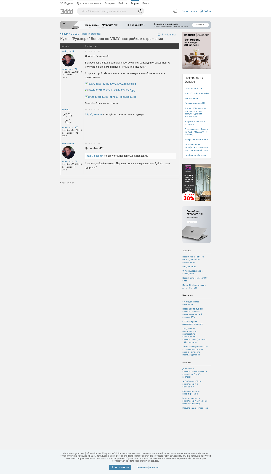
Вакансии (187, 295)
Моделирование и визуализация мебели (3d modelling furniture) (194, 401)
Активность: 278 (69, 69)
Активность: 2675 (70, 127)
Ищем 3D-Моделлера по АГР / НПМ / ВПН (194, 286)
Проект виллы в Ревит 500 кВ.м (194, 279)
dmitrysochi (68, 51)
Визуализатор (189, 266)
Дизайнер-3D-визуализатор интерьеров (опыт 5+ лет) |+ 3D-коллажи (194, 373)
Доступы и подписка (89, 3)
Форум (135, 3)
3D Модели (66, 3)
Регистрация (189, 11)
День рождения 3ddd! (195, 103)
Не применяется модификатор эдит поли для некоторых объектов (196, 147)
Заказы (186, 250)
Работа (122, 3)
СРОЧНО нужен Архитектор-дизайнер (192, 322)
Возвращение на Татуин (196, 139)
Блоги (145, 3)
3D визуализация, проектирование (191, 392)
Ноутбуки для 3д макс (195, 155)
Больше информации (148, 467)
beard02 (66, 109)
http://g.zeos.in (93, 114)
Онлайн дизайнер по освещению (192, 272)
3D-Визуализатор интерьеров (190, 303)
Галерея (110, 3)
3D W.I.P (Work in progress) (86, 33)
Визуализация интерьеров (195, 408)
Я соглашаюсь (120, 467)
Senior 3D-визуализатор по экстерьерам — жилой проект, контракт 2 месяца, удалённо (195, 350)
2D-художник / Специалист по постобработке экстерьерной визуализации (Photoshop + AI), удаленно (194, 335)
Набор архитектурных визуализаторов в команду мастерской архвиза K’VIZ (192, 313)
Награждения (191, 98)
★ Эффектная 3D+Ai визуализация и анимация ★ (191, 384)
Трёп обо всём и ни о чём (197, 93)
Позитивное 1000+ (193, 88)
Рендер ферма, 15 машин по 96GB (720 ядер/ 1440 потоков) (197, 132)
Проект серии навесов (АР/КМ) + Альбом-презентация (193, 259)
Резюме (186, 362)
